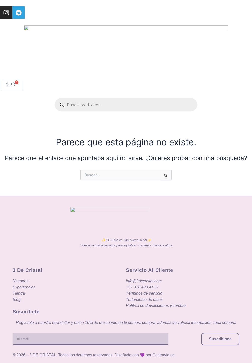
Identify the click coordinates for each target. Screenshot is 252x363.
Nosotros (20, 281)
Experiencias (24, 287)
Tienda (19, 293)
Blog (17, 299)
